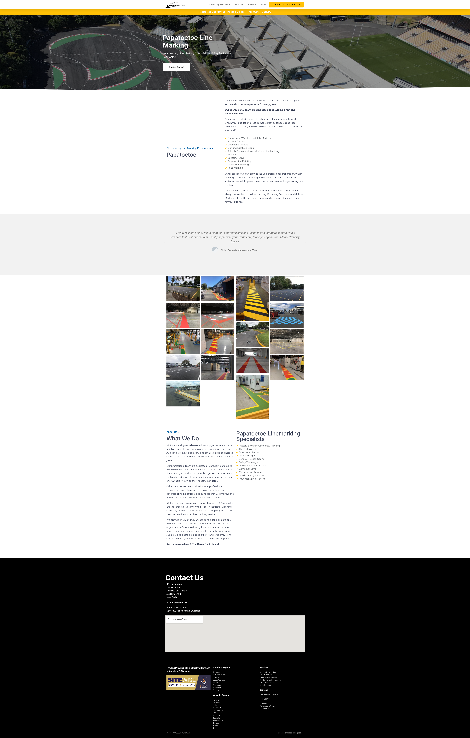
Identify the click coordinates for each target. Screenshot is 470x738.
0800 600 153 (180, 602)
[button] (286, 4)
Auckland (239, 4)
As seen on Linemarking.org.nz (291, 733)
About (263, 4)
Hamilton (252, 4)
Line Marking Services (218, 4)
